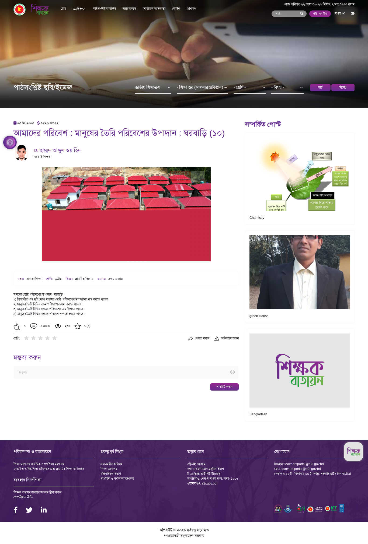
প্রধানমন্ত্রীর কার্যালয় (111, 464)
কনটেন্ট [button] (77, 9)
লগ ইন (323, 14)
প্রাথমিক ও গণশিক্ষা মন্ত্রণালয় (117, 478)
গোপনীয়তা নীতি (23, 497)
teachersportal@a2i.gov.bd (304, 464)
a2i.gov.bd (209, 483)
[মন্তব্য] (126, 372)
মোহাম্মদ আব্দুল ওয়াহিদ (57, 150)
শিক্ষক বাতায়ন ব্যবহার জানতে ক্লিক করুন (37, 492)
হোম (63, 8)
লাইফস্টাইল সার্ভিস (104, 8)
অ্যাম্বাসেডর (129, 8)
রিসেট (342, 87)
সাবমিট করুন (224, 387)
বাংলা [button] (338, 13)
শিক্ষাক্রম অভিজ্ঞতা (154, 8)
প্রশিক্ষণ (191, 8)
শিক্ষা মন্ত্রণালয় (108, 469)
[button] (17, 326)
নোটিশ (176, 8)
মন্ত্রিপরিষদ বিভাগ (110, 474)
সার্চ (320, 87)
